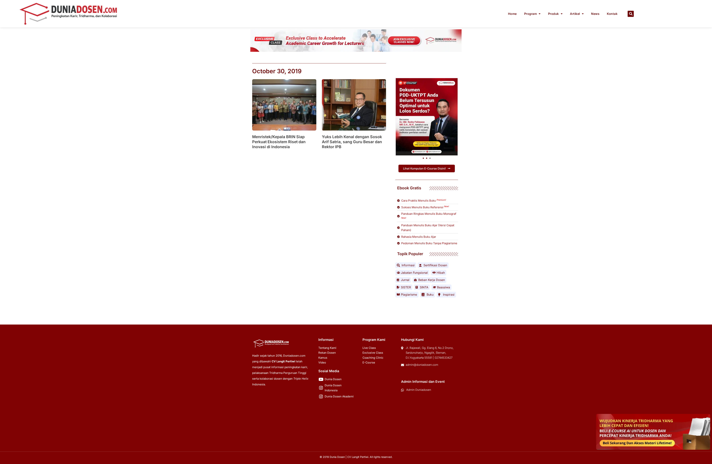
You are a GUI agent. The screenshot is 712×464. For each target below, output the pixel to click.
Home (512, 14)
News (595, 14)
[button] (631, 14)
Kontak (612, 14)
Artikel (575, 14)
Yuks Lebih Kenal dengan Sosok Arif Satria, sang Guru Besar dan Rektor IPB (352, 141)
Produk (553, 14)
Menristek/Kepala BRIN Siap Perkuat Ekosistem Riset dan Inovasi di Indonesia (279, 141)
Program (530, 14)
